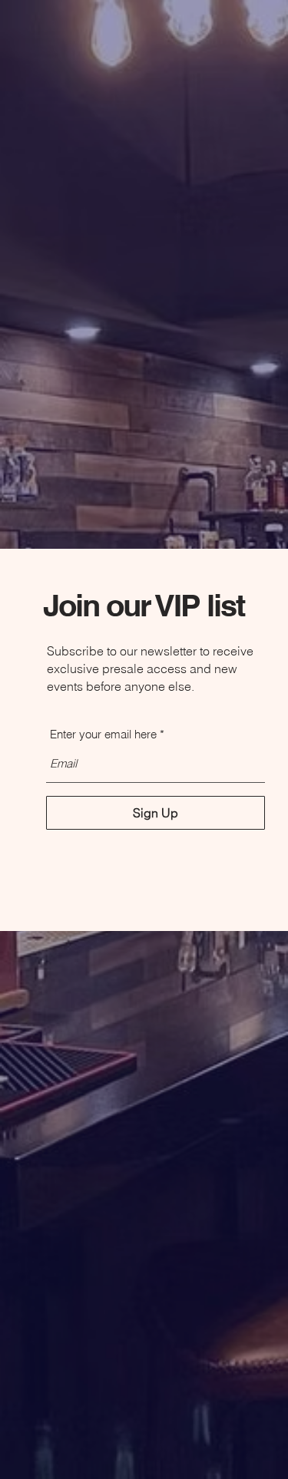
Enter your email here (103, 734)
